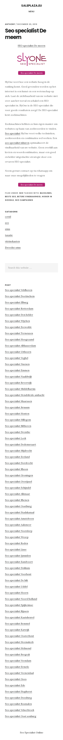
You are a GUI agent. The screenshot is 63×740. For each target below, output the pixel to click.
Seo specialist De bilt (16, 580)
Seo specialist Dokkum (17, 567)
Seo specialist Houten (17, 413)
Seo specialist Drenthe (17, 432)
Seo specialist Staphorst (18, 691)
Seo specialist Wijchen (17, 320)
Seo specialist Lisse (16, 549)
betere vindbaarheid (29, 196)
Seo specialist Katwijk (17, 629)
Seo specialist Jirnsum (17, 407)
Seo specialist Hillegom (18, 419)
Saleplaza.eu (31, 6)
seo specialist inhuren (17, 142)
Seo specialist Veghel (16, 357)
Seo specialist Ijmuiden (18, 555)
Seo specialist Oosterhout (19, 635)
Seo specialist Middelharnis (20, 388)
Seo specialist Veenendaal (19, 672)
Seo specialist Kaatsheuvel (19, 617)
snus (7, 229)
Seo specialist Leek (15, 438)
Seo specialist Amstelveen (19, 518)
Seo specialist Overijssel (18, 481)
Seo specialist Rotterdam (19, 308)
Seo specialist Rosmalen (18, 703)
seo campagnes (24, 200)
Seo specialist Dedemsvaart (20, 444)
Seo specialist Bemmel (17, 623)
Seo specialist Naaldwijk (18, 376)
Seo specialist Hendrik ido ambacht (24, 395)
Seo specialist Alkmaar (17, 493)
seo (21, 193)
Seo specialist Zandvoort (19, 561)
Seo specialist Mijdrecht (18, 450)
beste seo (10, 196)
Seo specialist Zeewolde (18, 327)
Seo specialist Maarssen (18, 401)
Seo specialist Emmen (17, 370)
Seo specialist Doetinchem (20, 296)
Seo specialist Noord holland (21, 598)
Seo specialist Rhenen (17, 500)
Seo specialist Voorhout (18, 574)
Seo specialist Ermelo (17, 666)
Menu (32, 11)
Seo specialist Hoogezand (19, 339)
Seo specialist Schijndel (18, 487)
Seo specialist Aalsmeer (18, 524)
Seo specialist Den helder (19, 314)
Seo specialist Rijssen (17, 611)
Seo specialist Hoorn (16, 592)
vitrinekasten (12, 241)
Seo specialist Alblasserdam (20, 345)
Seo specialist (12, 133)
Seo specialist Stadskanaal (19, 512)
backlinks (46, 193)
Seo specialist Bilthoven (18, 425)
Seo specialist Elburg (16, 302)
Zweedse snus (13, 247)
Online (39, 732)
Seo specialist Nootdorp (18, 530)
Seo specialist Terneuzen (19, 333)
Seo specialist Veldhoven (18, 290)
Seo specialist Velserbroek (19, 710)
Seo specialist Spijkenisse (19, 605)
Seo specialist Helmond (18, 648)
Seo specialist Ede (15, 685)
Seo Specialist (28, 732)
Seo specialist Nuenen (17, 364)
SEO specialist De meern (31, 45)
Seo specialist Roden (16, 543)
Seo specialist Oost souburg (20, 716)
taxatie (9, 235)
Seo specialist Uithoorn (18, 351)
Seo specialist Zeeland (17, 456)
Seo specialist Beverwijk (18, 382)
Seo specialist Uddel (16, 586)
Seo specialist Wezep (16, 537)
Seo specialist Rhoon (16, 469)
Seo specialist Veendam (18, 660)
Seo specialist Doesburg (18, 697)
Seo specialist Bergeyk (17, 654)
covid (8, 216)
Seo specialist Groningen (19, 475)
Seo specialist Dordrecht (19, 462)
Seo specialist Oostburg (18, 506)
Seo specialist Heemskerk (19, 642)
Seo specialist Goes (16, 679)
